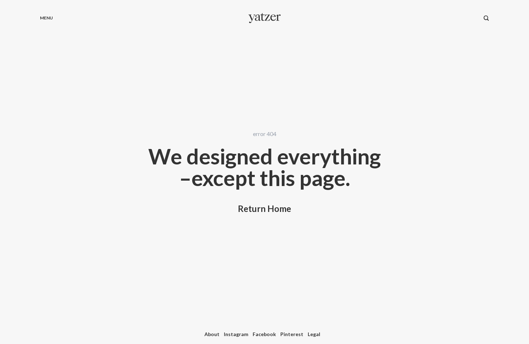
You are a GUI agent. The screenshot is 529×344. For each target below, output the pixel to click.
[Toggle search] (486, 18)
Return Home (264, 208)
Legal (314, 334)
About (212, 334)
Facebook (264, 334)
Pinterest (291, 334)
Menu (46, 18)
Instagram (236, 334)
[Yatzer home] (264, 18)
